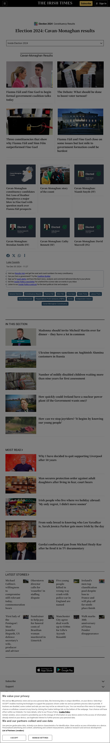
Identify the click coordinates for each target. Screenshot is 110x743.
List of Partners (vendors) (13, 730)
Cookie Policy (64, 712)
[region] (55, 717)
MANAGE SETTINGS (40, 738)
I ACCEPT (14, 738)
